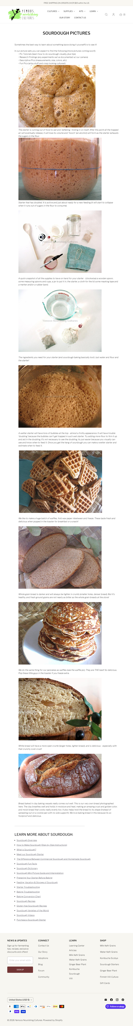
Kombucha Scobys (109, 958)
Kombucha (74, 969)
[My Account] (113, 14)
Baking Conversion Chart (29, 896)
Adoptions (43, 958)
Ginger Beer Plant (77, 964)
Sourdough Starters (109, 964)
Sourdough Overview (27, 840)
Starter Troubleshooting (28, 887)
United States (19, 1000)
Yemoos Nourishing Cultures (28, 1020)
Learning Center (76, 945)
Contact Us (80, 17)
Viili (71, 978)
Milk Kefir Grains (77, 955)
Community (43, 977)
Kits (81, 11)
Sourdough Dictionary (27, 868)
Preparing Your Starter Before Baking (34, 878)
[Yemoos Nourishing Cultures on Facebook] (111, 999)
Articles (73, 950)
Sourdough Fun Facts (27, 864)
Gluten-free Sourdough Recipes (32, 906)
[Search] (106, 14)
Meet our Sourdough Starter (30, 854)
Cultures (52, 11)
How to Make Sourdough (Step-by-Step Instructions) (42, 845)
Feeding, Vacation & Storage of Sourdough (37, 882)
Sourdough (74, 974)
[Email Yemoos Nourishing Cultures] (106, 999)
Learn (93, 11)
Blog (40, 964)
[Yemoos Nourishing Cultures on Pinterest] (123, 999)
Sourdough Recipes (26, 901)
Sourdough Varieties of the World (33, 910)
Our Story (64, 17)
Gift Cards (105, 983)
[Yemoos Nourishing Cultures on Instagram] (117, 999)
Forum (41, 970)
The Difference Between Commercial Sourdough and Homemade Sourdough (54, 859)
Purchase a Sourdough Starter (31, 920)
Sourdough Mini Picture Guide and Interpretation (40, 873)
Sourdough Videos (26, 915)
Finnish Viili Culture (109, 977)
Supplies (68, 11)
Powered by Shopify (52, 1020)
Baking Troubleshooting (28, 892)
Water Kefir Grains (78, 959)
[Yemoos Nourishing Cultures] (23, 14)
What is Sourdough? (26, 849)
